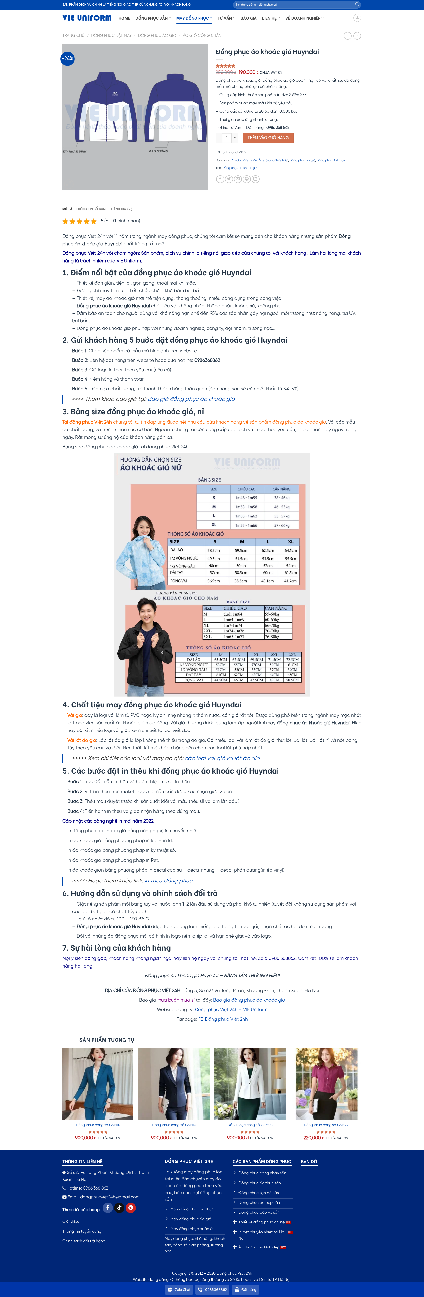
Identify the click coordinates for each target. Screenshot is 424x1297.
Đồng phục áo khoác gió (240, 168)
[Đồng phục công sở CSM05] (250, 1084)
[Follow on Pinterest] (131, 1208)
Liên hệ (269, 18)
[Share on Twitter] (229, 179)
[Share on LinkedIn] (256, 179)
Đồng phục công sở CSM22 (326, 1125)
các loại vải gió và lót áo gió (222, 759)
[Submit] (357, 5)
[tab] (67, 209)
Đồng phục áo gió (157, 36)
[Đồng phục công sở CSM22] (326, 1084)
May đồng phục (192, 18)
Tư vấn (225, 18)
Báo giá (249, 18)
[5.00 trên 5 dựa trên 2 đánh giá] (289, 66)
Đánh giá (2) (121, 208)
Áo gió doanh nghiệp (273, 160)
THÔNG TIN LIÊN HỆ (82, 1161)
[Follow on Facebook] (108, 1208)
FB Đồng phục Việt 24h (223, 1019)
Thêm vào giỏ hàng (268, 138)
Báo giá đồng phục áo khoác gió (191, 399)
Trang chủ (73, 36)
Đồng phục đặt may (111, 36)
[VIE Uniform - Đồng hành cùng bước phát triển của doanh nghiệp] (86, 18)
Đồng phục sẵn (151, 18)
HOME (124, 18)
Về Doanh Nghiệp (302, 18)
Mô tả (67, 208)
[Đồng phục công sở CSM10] (97, 1084)
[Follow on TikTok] (119, 1208)
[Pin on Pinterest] (247, 179)
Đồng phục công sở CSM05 (250, 1125)
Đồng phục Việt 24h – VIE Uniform (231, 1009)
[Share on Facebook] (220, 179)
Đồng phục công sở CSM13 (174, 1125)
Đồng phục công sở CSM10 (98, 1125)
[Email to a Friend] (238, 179)
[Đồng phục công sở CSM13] (174, 1084)
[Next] (361, 1099)
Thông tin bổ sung (91, 208)
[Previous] (62, 1099)
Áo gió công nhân (202, 36)
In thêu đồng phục (168, 881)
